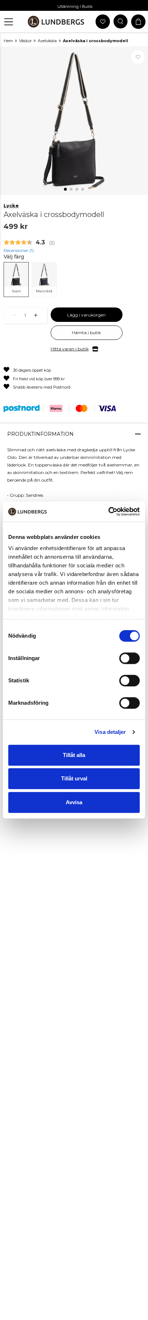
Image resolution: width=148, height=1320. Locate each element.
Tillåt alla (74, 755)
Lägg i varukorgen (86, 315)
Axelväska (47, 40)
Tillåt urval (74, 778)
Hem (8, 40)
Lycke (11, 205)
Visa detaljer (110, 732)
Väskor (25, 40)
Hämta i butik (86, 332)
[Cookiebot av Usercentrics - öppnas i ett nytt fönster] (108, 511)
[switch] (129, 658)
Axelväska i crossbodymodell (95, 40)
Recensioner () (19, 250)
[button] (8, 21)
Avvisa (74, 802)
